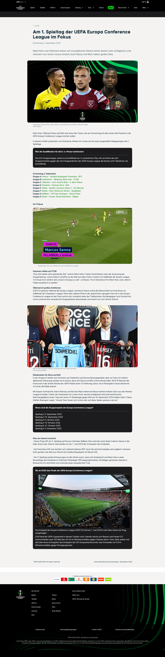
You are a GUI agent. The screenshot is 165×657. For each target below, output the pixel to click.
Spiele (33, 595)
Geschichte (56, 603)
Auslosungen (36, 607)
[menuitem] (32, 7)
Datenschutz (40, 629)
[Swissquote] (79, 579)
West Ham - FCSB (71, 179)
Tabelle (34, 599)
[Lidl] (93, 579)
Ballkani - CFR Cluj (50, 194)
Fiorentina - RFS (75, 176)
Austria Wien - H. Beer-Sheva (69, 182)
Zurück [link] (37, 25)
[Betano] (101, 579)
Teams (54, 595)
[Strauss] (64, 579)
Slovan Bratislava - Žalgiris (67, 196)
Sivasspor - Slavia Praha (69, 194)
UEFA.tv (34, 603)
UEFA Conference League (20, 8)
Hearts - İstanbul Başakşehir (54, 176)
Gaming (34, 611)
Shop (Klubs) (56, 611)
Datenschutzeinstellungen (124, 629)
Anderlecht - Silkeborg (52, 179)
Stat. (33, 615)
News (54, 599)
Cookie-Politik (97, 629)
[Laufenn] (57, 579)
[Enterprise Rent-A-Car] (71, 579)
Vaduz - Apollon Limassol (53, 188)
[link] (32, 7)
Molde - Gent (48, 191)
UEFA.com (75, 595)
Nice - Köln (64, 185)
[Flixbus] (108, 579)
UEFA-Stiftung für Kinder (80, 599)
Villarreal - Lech (49, 182)
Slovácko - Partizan (50, 185)
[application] (82, 236)
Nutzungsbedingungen (68, 629)
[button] (79, 7)
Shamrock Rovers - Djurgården (67, 191)
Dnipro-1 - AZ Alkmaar (74, 188)
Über (53, 607)
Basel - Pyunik (48, 196)
